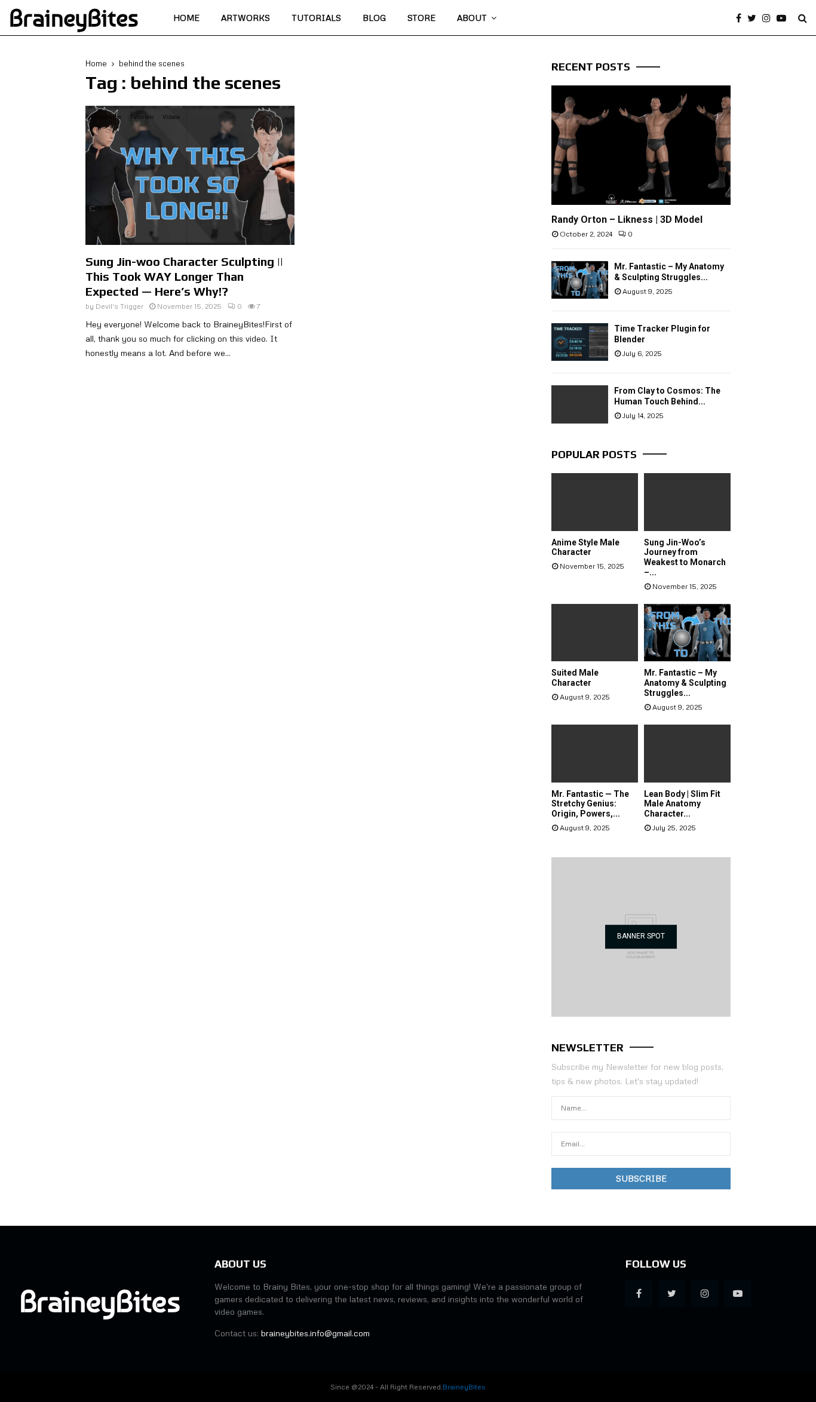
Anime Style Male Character (585, 547)
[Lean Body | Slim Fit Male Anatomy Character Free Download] (687, 754)
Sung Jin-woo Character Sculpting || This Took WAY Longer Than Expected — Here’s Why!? (184, 276)
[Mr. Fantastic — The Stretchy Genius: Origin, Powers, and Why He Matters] (594, 754)
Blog (374, 18)
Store (421, 18)
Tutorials (316, 18)
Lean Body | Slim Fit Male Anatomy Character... (682, 804)
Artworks (245, 18)
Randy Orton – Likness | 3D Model (627, 219)
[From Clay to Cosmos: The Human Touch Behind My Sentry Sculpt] (579, 404)
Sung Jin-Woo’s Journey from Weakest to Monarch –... (685, 557)
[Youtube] (784, 18)
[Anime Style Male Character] (594, 502)
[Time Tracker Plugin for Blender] (579, 342)
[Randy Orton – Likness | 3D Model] (641, 145)
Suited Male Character (575, 678)
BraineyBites (74, 18)
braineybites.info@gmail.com (315, 1333)
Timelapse (107, 116)
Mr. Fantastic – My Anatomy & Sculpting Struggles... (685, 683)
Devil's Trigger (119, 306)
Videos (171, 116)
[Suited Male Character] (594, 633)
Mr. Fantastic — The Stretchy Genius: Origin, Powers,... (590, 804)
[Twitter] (754, 18)
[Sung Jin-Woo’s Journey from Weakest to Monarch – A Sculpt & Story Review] (687, 502)
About (472, 18)
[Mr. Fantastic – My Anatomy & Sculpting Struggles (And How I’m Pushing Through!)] (579, 280)
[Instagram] (769, 18)
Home (186, 18)
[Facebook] (741, 18)
